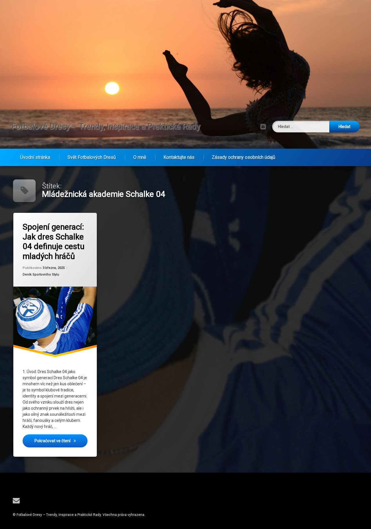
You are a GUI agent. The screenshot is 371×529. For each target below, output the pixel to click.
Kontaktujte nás (178, 157)
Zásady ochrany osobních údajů (243, 157)
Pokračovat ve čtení (61, 440)
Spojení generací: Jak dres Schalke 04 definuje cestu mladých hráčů (53, 241)
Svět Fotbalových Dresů (92, 157)
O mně (139, 157)
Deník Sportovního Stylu (41, 274)
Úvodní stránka (35, 157)
